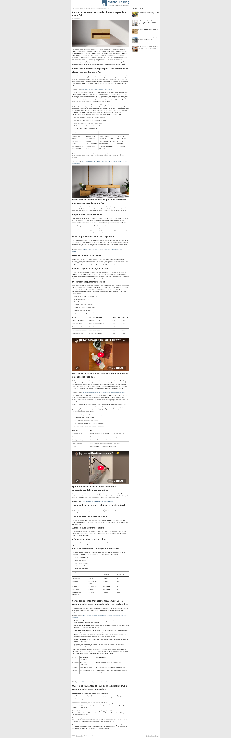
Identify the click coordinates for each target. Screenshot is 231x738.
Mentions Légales (150, 735)
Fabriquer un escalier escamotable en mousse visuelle (97, 89)
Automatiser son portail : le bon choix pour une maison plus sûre (148, 38)
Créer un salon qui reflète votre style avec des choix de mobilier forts (148, 47)
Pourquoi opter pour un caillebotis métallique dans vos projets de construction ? (104, 392)
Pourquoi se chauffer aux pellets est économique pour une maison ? (148, 30)
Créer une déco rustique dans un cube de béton (95, 682)
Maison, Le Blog (79, 735)
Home (73, 8)
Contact (157, 735)
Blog (77, 8)
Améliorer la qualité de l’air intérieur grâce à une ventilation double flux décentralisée (148, 22)
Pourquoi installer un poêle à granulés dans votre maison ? (98, 501)
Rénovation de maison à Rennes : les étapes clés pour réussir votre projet (148, 13)
